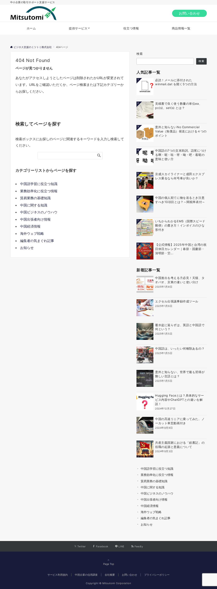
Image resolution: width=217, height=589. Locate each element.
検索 (139, 53)
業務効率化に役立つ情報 (38, 191)
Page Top (108, 564)
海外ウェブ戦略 (32, 233)
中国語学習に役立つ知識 (38, 184)
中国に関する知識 (33, 205)
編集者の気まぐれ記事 (37, 241)
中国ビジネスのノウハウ (38, 212)
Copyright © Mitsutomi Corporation (108, 583)
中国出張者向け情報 (35, 219)
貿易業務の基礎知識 (35, 198)
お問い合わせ (189, 13)
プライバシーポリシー (157, 574)
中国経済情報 (30, 226)
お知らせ (27, 248)
